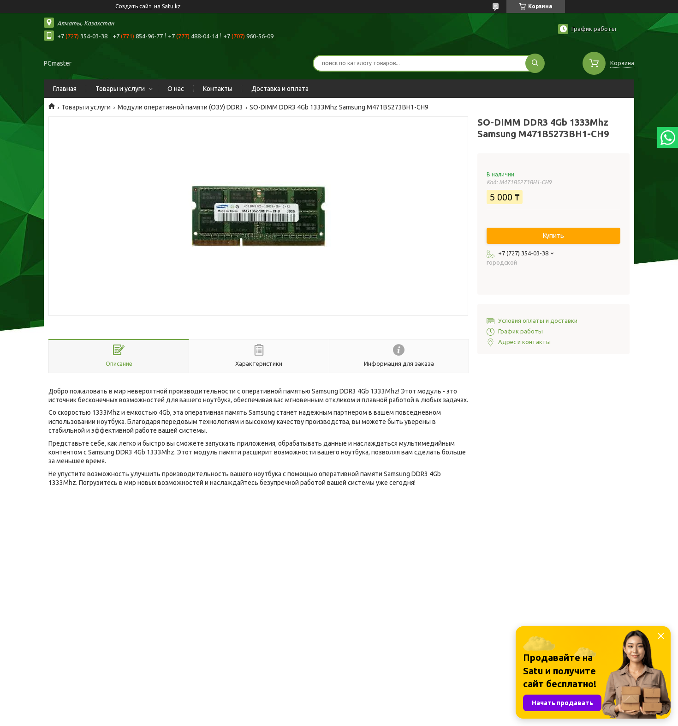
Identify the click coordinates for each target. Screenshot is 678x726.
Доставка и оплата (280, 88)
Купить (553, 235)
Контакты (217, 88)
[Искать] (535, 63)
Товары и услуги (120, 88)
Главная (65, 88)
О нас (175, 88)
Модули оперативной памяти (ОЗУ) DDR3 (180, 107)
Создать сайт (133, 6)
